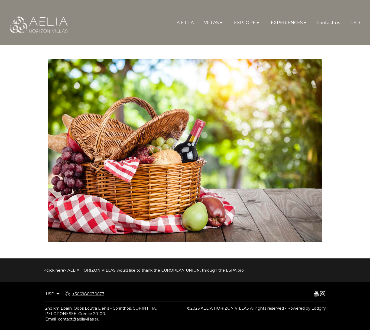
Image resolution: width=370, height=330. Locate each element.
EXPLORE (246, 22)
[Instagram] (322, 293)
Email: (51, 319)
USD (355, 22)
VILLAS (213, 22)
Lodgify (318, 308)
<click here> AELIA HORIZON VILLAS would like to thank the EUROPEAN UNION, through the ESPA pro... (145, 270)
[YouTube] (316, 293)
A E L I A (185, 22)
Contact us (328, 22)
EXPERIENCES (288, 22)
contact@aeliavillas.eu (78, 319)
